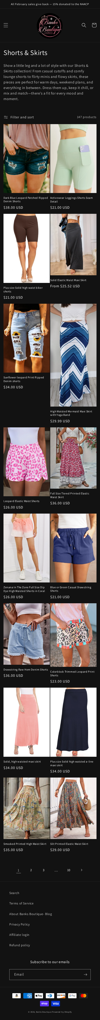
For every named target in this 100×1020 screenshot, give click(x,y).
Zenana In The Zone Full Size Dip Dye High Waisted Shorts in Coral (24, 589)
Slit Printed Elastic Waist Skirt (69, 843)
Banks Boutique (44, 1012)
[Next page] (81, 870)
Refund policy (19, 945)
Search (14, 893)
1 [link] (19, 870)
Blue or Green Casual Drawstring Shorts (70, 589)
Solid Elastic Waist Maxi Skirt (68, 280)
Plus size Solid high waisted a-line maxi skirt (71, 763)
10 (68, 870)
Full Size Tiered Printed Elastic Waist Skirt (69, 495)
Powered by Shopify (62, 1012)
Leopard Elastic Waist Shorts (21, 501)
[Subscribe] (85, 974)
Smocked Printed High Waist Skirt (24, 843)
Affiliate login (19, 935)
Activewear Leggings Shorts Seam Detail (71, 199)
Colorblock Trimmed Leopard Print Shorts (72, 673)
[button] (6, 25)
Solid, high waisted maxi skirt (22, 761)
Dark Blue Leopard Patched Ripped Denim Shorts (25, 199)
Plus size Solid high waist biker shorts (23, 289)
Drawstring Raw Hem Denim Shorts (25, 669)
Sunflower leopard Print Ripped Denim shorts (23, 379)
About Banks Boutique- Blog (30, 914)
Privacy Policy (19, 924)
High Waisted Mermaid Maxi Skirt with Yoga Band (71, 413)
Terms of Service (21, 903)
